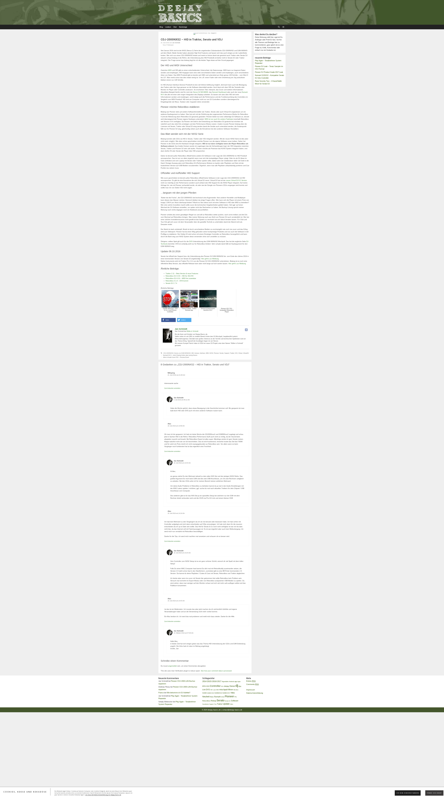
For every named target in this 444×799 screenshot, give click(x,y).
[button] (283, 27)
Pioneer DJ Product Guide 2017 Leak (269, 72)
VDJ (236, 353)
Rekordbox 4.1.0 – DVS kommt (177, 281)
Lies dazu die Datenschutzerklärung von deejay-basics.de (103, 795)
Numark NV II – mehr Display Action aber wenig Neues (180, 355)
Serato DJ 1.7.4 (171, 283)
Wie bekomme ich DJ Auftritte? (178, 693)
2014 (204, 681)
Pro (235, 697)
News (164, 45)
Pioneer (216, 353)
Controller (215, 686)
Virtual (240, 353)
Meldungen (170, 45)
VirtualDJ (246, 353)
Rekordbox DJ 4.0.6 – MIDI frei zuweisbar (181, 278)
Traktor (232, 353)
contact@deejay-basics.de (232, 710)
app (235, 681)
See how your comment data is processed (216, 671)
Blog (161, 27)
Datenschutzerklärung (254, 693)
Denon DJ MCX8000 (200, 92)
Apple (238, 681)
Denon (232, 686)
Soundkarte (205, 704)
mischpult (223, 689)
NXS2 (211, 353)
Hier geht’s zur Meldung (237, 263)
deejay (226, 686)
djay (240, 686)
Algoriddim (225, 681)
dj (179, 353)
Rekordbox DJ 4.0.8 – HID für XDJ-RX (179, 276)
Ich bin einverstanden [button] (407, 793)
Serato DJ (228, 701)
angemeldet (172, 666)
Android (231, 681)
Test (215, 704)
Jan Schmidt (181, 329)
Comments (252, 684)
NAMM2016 (218, 693)
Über (175, 27)
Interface (202, 353)
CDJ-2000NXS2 (168, 353)
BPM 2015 (205, 686)
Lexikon (168, 27)
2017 (219, 681)
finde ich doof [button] (434, 793)
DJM (203, 690)
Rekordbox (206, 701)
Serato (221, 353)
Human (196, 353)
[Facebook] (246, 329)
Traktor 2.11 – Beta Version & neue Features (182, 273)
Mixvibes (235, 689)
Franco (161, 693)
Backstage (183, 27)
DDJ (222, 686)
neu (233, 692)
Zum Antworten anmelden (172, 388)
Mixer (230, 689)
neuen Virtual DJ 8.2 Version (236, 180)
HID (192, 353)
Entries (251, 681)
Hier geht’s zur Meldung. (210, 259)
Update (226, 704)
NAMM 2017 (226, 693)
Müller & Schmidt (192, 331)
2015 (209, 681)
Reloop (213, 701)
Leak (214, 689)
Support (226, 353)
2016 (214, 681)
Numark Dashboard (219, 92)
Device (176, 353)
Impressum (250, 690)
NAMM (204, 693)
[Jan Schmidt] (167, 343)
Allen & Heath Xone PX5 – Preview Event (176, 357)
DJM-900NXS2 (186, 353)
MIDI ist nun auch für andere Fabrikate (219, 119)
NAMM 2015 (210, 693)
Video (231, 704)
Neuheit (206, 696)
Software (234, 701)
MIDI (170, 70)
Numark (217, 697)
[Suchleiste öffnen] (278, 27)
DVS (190, 241)
